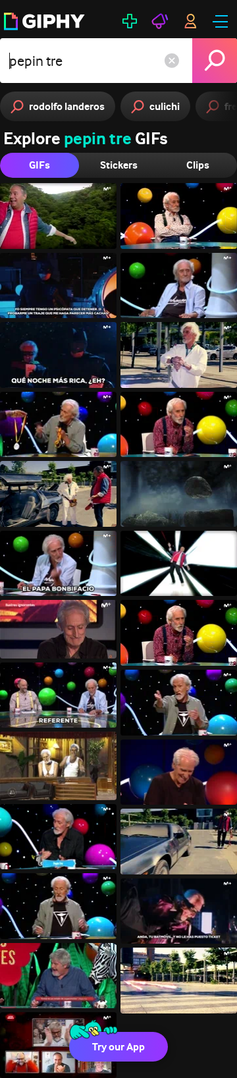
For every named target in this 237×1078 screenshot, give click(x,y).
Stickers (119, 165)
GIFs (39, 165)
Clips (197, 165)
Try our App (118, 1046)
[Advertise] (159, 21)
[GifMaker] (129, 21)
